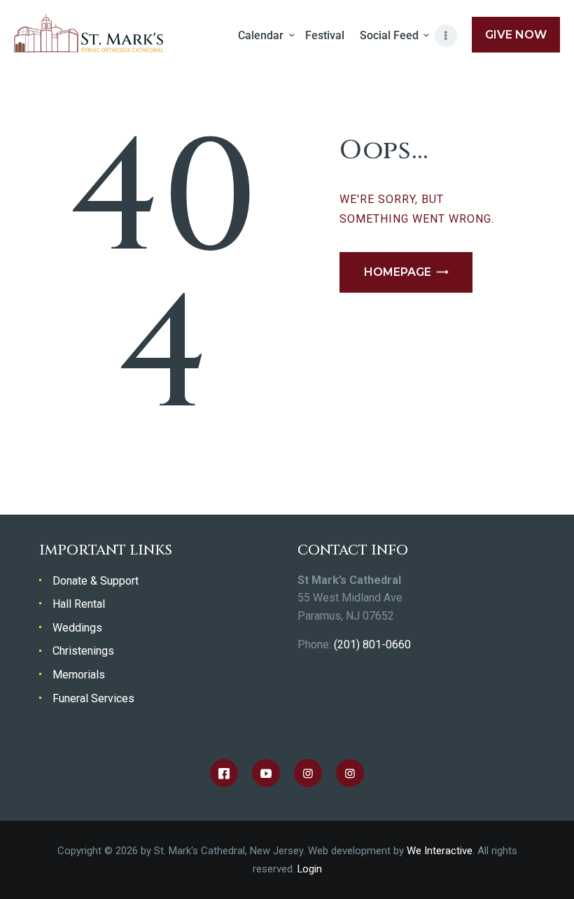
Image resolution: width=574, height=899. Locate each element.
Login (310, 869)
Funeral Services (93, 698)
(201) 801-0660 (372, 644)
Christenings (83, 650)
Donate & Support (95, 580)
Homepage (397, 272)
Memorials (78, 674)
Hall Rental (78, 604)
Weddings (77, 627)
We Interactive (439, 850)
